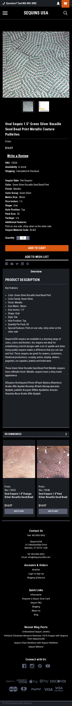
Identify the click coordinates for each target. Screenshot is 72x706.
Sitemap (28, 703)
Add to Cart (19, 511)
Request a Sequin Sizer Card (36, 599)
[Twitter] (17, 263)
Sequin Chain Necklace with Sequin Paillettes (36, 643)
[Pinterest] (27, 263)
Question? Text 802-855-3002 (21, 3)
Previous (5, 64)
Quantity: (10, 237)
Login (31, 574)
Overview (36, 271)
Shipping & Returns (36, 578)
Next (66, 64)
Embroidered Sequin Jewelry (36, 632)
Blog (36, 614)
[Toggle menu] (5, 13)
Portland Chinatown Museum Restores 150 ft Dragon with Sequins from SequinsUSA (36, 637)
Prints (8, 486)
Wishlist (36, 570)
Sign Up (40, 574)
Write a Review (17, 156)
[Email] (11, 263)
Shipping (36, 607)
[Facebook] (6, 263)
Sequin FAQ (36, 603)
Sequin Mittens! (36, 647)
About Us (36, 611)
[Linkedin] (22, 263)
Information (36, 595)
